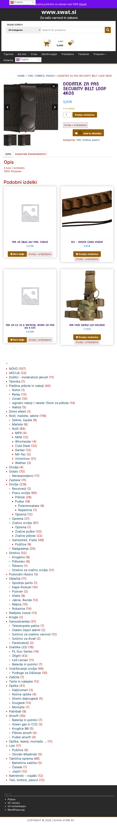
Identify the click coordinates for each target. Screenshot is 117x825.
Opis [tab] (8, 154)
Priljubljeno (68, 54)
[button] (55, 107)
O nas (34, 54)
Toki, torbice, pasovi (41, 75)
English (24, 59)
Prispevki (99, 54)
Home (21, 75)
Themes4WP (82, 820)
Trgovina (8, 54)
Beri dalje (18, 254)
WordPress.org (16, 809)
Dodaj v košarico (85, 114)
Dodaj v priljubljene (75, 125)
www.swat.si (58, 12)
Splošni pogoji (49, 54)
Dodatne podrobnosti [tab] (30, 154)
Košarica (8, 60)
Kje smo (22, 54)
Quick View (55, 190)
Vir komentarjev (17, 806)
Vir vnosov (14, 802)
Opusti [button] (83, 4)
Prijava (11, 799)
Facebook (83, 54)
